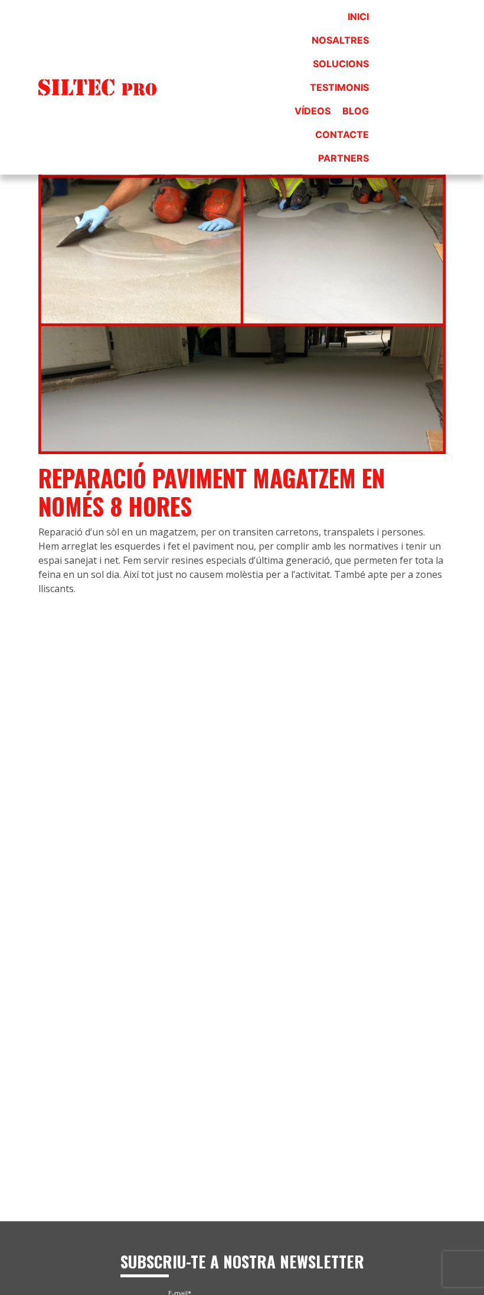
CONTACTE (342, 134)
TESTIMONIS (339, 87)
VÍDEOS (313, 111)
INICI (358, 16)
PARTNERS (343, 158)
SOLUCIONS (341, 64)
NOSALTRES (340, 40)
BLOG (355, 111)
